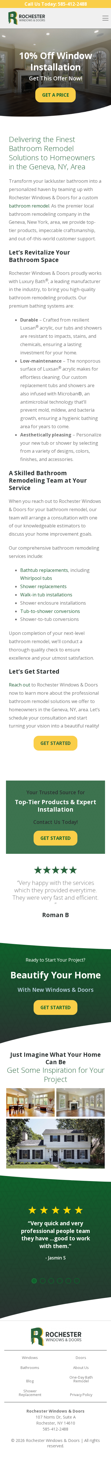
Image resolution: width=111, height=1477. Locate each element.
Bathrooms (29, 1367)
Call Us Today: (55, 4)
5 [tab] (68, 1281)
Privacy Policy (81, 1394)
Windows (30, 1357)
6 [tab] (77, 1281)
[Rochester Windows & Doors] (26, 18)
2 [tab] (42, 1281)
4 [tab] (59, 1281)
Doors (81, 1357)
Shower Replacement (30, 1392)
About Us (81, 1367)
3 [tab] (51, 1281)
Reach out (19, 685)
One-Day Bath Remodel (81, 1379)
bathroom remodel (29, 206)
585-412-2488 (55, 1429)
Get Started (55, 743)
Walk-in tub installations (46, 595)
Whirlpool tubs (36, 578)
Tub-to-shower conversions (50, 611)
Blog (30, 1380)
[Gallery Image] (30, 1102)
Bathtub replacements (44, 570)
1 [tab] (34, 1281)
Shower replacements (43, 586)
